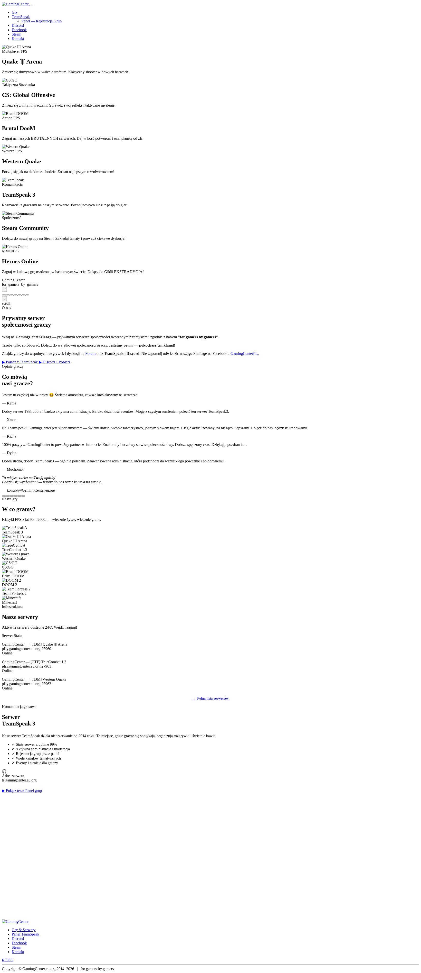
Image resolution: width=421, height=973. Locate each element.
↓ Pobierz (63, 362)
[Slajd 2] (8, 295)
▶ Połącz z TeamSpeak (20, 362)
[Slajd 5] (19, 295)
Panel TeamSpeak (25, 934)
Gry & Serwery (24, 930)
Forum (90, 353)
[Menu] (31, 5)
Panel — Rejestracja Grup (41, 21)
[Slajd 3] (12, 295)
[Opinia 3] (12, 496)
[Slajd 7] (27, 295)
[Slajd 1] (4, 295)
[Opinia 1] (4, 496)
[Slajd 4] (16, 295)
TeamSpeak (21, 17)
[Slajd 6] (23, 295)
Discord (18, 25)
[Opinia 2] (8, 496)
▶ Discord (47, 362)
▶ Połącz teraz (13, 791)
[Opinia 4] (16, 496)
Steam (16, 34)
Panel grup (33, 791)
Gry (15, 12)
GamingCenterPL (244, 353)
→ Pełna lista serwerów (210, 698)
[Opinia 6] (23, 496)
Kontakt (18, 39)
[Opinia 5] (19, 496)
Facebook (19, 30)
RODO (7, 960)
